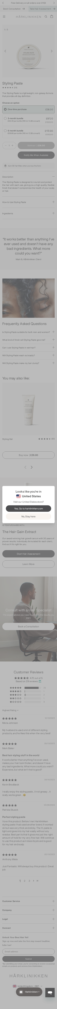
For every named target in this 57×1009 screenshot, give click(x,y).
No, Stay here (28, 516)
